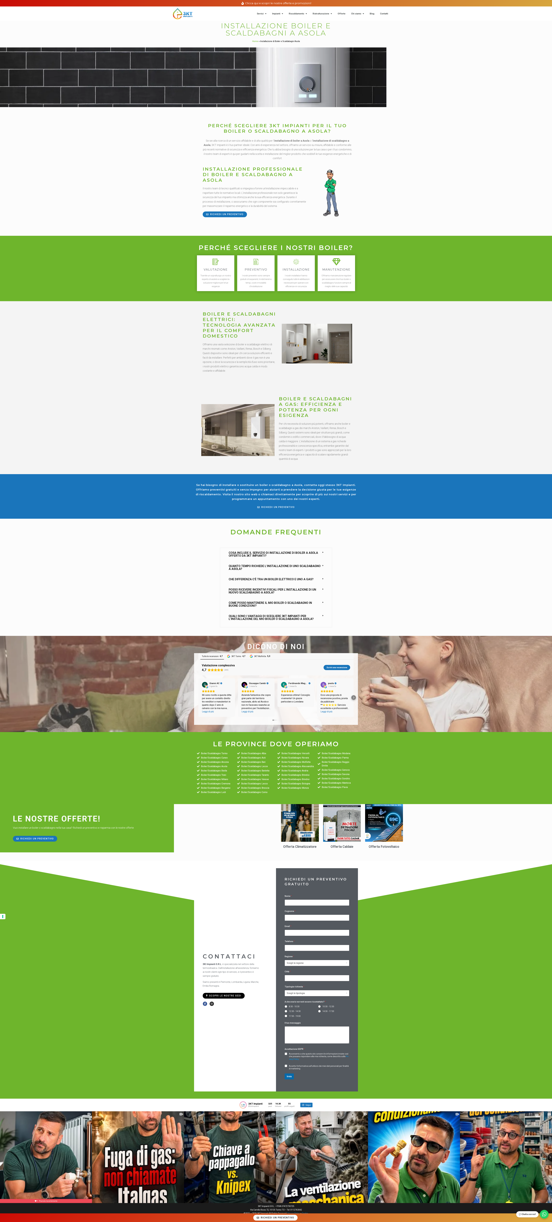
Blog (372, 13)
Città (288, 971)
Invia (289, 1076)
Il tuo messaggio (293, 1023)
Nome (288, 896)
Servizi (260, 13)
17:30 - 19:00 (295, 1016)
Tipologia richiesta (294, 987)
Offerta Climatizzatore (300, 847)
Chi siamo (356, 13)
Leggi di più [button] (208, 711)
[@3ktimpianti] (243, 1105)
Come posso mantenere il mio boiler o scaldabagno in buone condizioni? (270, 604)
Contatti (384, 13)
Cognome (290, 911)
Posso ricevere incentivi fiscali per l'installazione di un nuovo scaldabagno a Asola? (272, 591)
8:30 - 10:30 (294, 1006)
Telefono (290, 941)
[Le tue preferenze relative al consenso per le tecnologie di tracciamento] (2, 916)
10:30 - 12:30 (328, 1006)
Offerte (341, 13)
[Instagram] (211, 1003)
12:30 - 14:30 (295, 1011)
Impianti (276, 13)
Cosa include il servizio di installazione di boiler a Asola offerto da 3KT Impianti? (273, 554)
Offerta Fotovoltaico (384, 847)
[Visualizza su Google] (205, 685)
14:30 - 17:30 (328, 1011)
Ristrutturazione (321, 13)
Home (255, 41)
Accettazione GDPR (295, 1049)
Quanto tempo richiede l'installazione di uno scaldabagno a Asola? (275, 567)
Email (288, 926)
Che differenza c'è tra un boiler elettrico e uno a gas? (271, 579)
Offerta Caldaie (342, 847)
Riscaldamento (296, 13)
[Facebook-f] (205, 1003)
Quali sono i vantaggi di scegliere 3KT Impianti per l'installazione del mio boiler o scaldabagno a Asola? (271, 617)
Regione (289, 956)
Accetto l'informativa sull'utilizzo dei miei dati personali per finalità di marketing (319, 1067)
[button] (276, 554)
